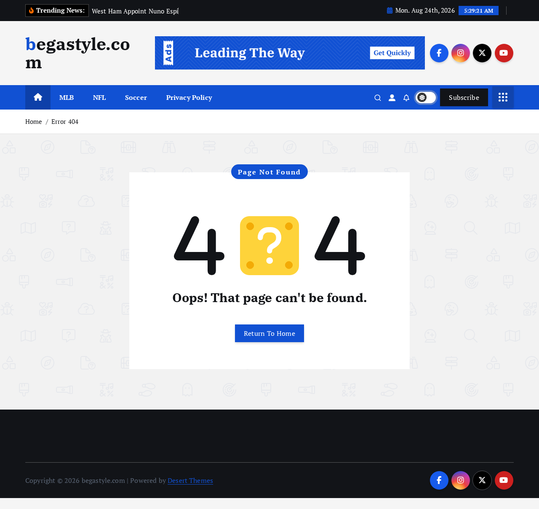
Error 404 (64, 121)
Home (34, 121)
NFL (99, 97)
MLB (66, 97)
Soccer (136, 97)
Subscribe (464, 97)
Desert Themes (190, 480)
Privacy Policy (189, 97)
